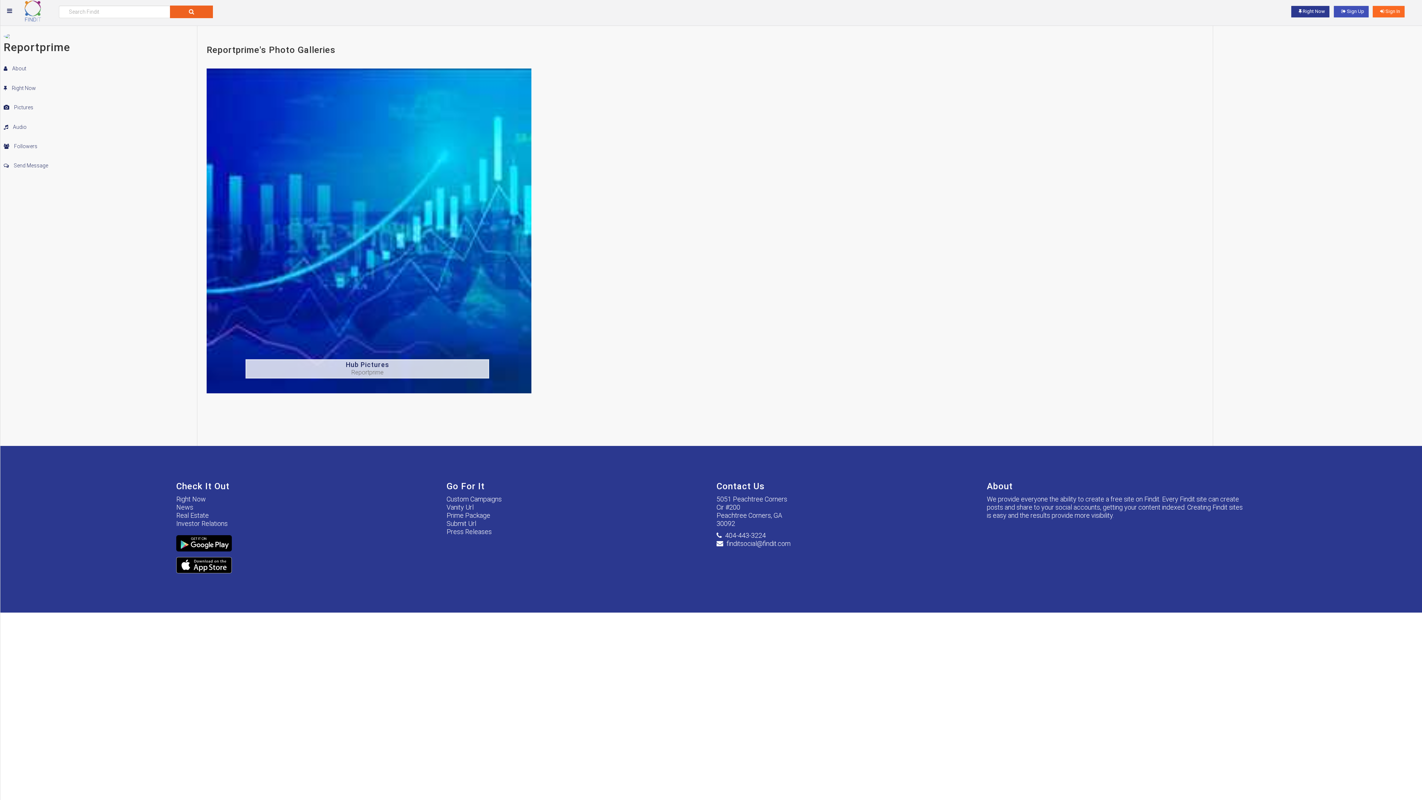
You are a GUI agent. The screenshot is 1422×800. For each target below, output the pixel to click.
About (18, 68)
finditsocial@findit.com (759, 543)
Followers (25, 146)
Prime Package (468, 515)
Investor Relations (202, 523)
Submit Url (461, 523)
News (184, 507)
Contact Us (741, 486)
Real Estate (192, 515)
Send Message (30, 166)
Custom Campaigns (474, 499)
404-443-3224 (745, 535)
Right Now (23, 88)
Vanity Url (460, 507)
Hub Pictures (367, 365)
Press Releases (469, 532)
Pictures (23, 107)
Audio (19, 127)
